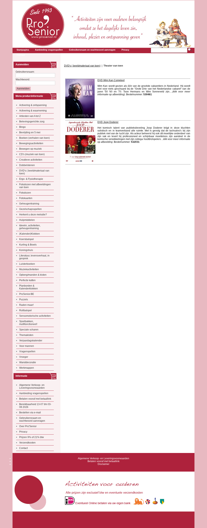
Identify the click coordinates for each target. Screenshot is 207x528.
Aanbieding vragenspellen (33, 393)
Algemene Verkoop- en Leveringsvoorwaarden (32, 386)
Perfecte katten (27, 280)
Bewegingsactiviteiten (31, 143)
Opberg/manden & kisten (32, 274)
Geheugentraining (29, 203)
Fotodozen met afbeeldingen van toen (35, 186)
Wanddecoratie (27, 362)
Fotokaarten (25, 198)
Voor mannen (26, 346)
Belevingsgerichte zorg (31, 121)
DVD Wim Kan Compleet (111, 80)
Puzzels (23, 299)
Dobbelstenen (27, 165)
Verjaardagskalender (30, 340)
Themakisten (26, 335)
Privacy (23, 431)
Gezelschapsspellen (30, 209)
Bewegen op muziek (30, 148)
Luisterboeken (27, 263)
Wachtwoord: (23, 79)
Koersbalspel (26, 239)
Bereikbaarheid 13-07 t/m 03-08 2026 (35, 405)
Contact (23, 448)
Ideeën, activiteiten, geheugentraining (29, 227)
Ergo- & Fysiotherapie (31, 179)
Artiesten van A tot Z (30, 116)
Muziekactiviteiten (29, 269)
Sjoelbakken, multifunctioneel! (28, 323)
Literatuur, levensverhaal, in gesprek (34, 257)
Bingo (22, 127)
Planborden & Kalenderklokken (28, 287)
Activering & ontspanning (33, 105)
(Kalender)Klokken (29, 233)
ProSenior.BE (26, 294)
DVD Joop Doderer (107, 122)
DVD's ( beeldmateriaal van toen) (34, 172)
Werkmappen (26, 367)
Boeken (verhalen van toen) (34, 137)
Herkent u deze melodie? (33, 214)
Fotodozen (25, 192)
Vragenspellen (27, 351)
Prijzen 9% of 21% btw (31, 437)
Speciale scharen (28, 329)
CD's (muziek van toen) (32, 154)
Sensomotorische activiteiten (35, 315)
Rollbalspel (25, 310)
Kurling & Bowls (28, 244)
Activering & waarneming (33, 110)
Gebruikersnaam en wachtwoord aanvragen (32, 419)
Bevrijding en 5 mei (29, 132)
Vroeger (23, 357)
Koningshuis (26, 250)
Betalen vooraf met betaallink (35, 398)
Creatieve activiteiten (30, 159)
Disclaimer (103, 464)
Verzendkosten (27, 442)
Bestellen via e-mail (30, 412)
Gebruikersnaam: (25, 71)
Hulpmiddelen (27, 220)
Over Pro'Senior (28, 426)
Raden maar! (26, 305)
